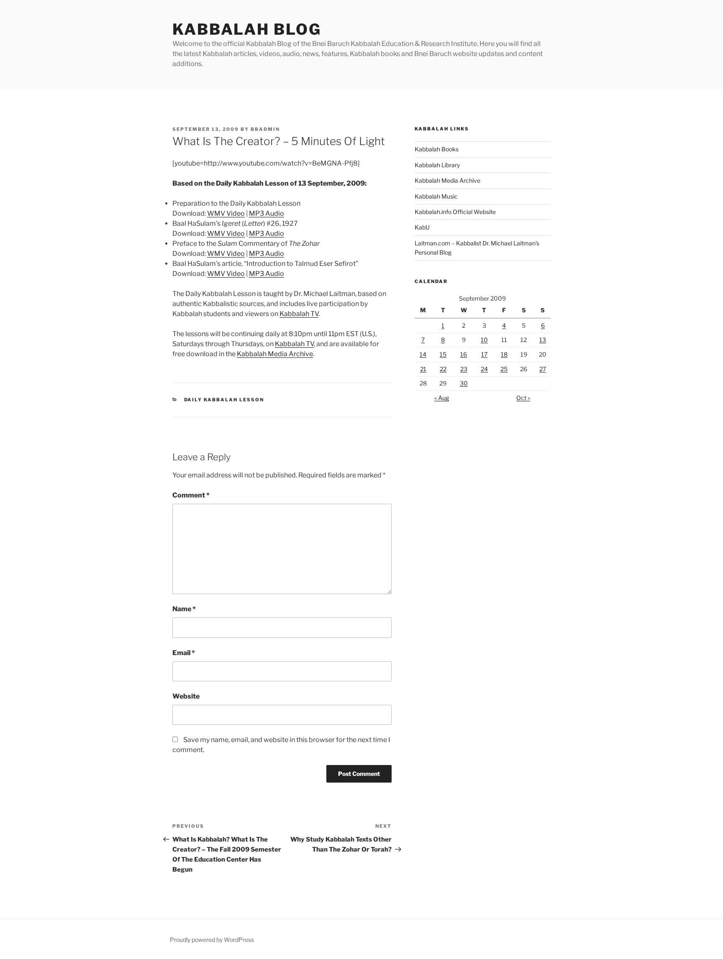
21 (423, 368)
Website (186, 696)
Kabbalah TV (298, 314)
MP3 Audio (266, 213)
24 (484, 368)
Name (184, 609)
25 (504, 368)
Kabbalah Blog (246, 29)
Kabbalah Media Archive (275, 354)
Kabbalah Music (436, 196)
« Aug (441, 397)
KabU (422, 227)
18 (504, 354)
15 (443, 354)
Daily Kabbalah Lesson (224, 400)
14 (423, 354)
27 (542, 368)
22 (443, 368)
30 (464, 383)
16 (463, 354)
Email (183, 653)
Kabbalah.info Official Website (455, 211)
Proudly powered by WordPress (212, 939)
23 (463, 368)
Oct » (523, 397)
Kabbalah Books (437, 149)
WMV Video (226, 213)
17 (484, 354)
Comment (191, 495)
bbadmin (265, 129)
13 (542, 339)
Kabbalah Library (437, 164)
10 (484, 339)
